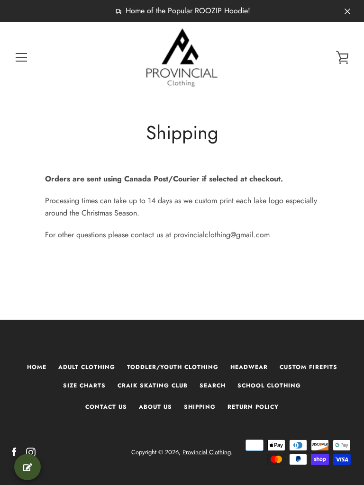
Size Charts (84, 385)
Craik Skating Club (153, 385)
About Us (155, 407)
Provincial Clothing (206, 452)
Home (36, 367)
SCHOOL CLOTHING (269, 385)
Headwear (249, 367)
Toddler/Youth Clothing (172, 367)
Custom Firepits (308, 367)
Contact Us (106, 407)
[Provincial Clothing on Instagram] (31, 451)
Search (213, 385)
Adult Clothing (86, 367)
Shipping (200, 407)
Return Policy (253, 407)
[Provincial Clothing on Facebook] (14, 451)
